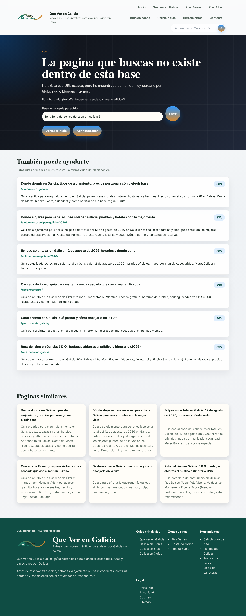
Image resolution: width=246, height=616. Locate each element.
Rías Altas (216, 7)
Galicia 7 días (166, 18)
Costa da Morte (182, 544)
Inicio (142, 7)
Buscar (173, 113)
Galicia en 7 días (151, 553)
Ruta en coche (140, 18)
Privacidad (147, 592)
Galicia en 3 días (151, 544)
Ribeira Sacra (180, 548)
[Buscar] (221, 28)
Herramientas (192, 18)
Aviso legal (147, 588)
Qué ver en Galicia (165, 7)
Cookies (145, 597)
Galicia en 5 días (151, 548)
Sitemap (145, 602)
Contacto (216, 18)
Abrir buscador (87, 131)
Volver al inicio (56, 131)
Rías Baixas (194, 7)
